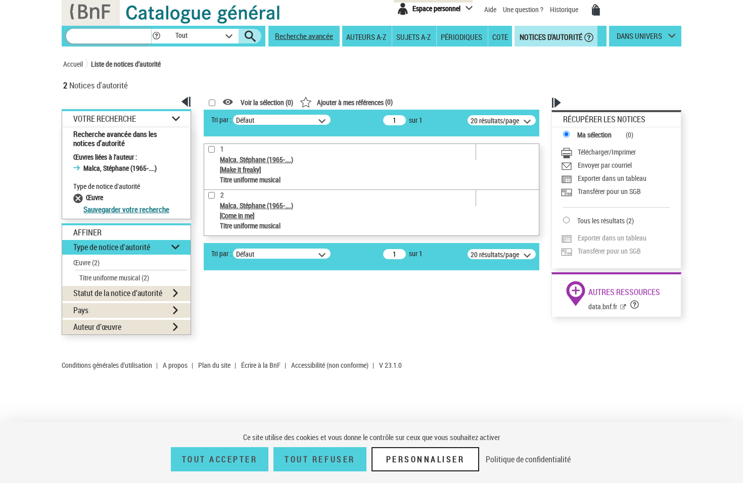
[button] (156, 36)
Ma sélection (594, 134)
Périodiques (461, 36)
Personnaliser (425, 459)
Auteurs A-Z (366, 36)
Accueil (73, 64)
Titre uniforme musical (114, 277)
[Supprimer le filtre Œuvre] (79, 197)
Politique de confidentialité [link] (528, 459)
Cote (500, 36)
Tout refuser (320, 459)
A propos (175, 365)
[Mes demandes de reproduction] (596, 10)
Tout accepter (220, 459)
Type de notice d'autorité (111, 247)
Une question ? (524, 9)
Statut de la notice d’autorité (117, 293)
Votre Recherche (104, 119)
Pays (80, 310)
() (355, 102)
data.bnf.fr (602, 306)
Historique (565, 9)
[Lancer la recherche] (250, 36)
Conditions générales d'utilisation (107, 365)
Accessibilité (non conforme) (329, 365)
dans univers (639, 38)
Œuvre (86, 262)
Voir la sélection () (267, 102)
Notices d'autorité (550, 36)
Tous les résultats (601, 220)
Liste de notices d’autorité (126, 64)
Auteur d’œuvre (97, 326)
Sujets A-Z (413, 36)
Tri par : (221, 119)
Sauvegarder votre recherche (126, 209)
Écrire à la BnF (261, 365)
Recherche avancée (304, 36)
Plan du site (214, 365)
